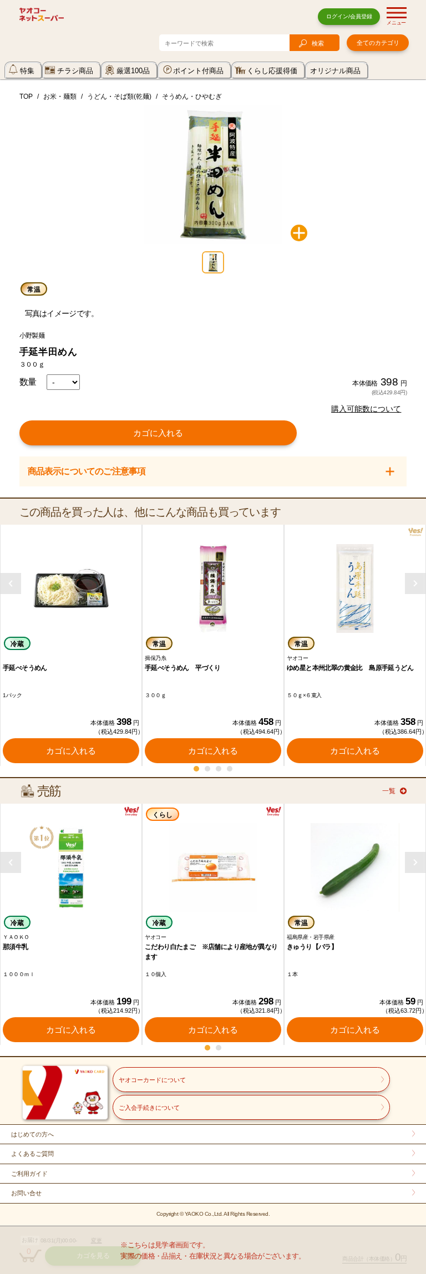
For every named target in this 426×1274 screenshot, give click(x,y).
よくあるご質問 (32, 1153)
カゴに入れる (158, 433)
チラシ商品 (75, 71)
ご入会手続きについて (149, 1107)
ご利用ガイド (29, 1173)
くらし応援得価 (272, 71)
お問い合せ (26, 1193)
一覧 (388, 791)
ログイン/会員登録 (349, 16)
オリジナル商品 (335, 71)
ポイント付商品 (198, 71)
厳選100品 (133, 71)
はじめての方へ (32, 1134)
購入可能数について (366, 408)
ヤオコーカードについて (152, 1080)
